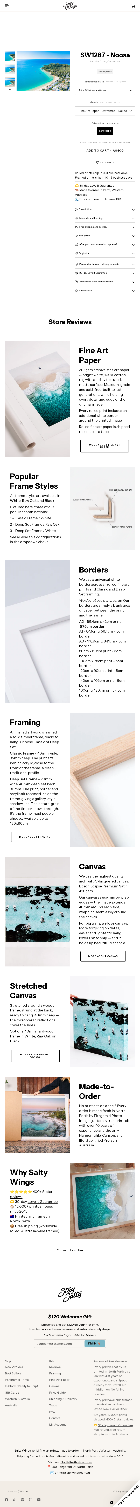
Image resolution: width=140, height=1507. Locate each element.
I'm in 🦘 (94, 1343)
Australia (11, 1405)
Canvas (54, 1386)
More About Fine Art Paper (104, 446)
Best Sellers (13, 1373)
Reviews (55, 1367)
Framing (55, 1373)
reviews (16, 1196)
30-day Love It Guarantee (93, 272)
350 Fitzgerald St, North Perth (72, 1467)
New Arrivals (14, 1367)
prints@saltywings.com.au (72, 1472)
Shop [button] (8, 1361)
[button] (126, 1493)
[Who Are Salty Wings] (37, 1115)
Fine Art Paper (59, 1379)
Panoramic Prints (17, 1379)
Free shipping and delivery (93, 226)
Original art (84, 253)
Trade (53, 1405)
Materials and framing (90, 218)
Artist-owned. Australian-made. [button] (110, 1361)
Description (85, 209)
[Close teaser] (111, 1502)
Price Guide (57, 1392)
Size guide (84, 235)
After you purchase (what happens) (98, 244)
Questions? (85, 290)
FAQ (52, 1411)
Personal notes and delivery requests (99, 264)
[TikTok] (14, 1499)
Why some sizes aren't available (96, 281)
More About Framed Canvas (35, 1055)
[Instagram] (30, 1499)
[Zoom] (43, 71)
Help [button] (51, 1361)
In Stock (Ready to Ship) (21, 1386)
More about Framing (35, 836)
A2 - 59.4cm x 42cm (92, 90)
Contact (54, 1418)
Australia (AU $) (16, 1491)
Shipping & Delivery (63, 1399)
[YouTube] (38, 1499)
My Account (57, 1424)
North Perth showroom (76, 1462)
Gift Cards (12, 1392)
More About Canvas (103, 956)
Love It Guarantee (43, 1201)
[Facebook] (6, 1499)
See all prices (105, 71)
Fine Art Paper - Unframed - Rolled (103, 111)
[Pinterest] (22, 1499)
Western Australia (17, 1399)
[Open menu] (10, 5)
